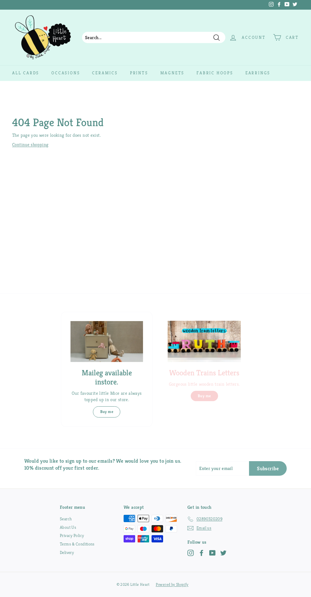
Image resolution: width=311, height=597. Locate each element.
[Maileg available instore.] (106, 341)
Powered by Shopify (172, 584)
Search (66, 519)
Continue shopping (30, 144)
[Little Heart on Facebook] (201, 553)
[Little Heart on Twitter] (223, 553)
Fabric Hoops (215, 72)
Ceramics (105, 72)
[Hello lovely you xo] (138, 5)
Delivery (67, 552)
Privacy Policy (72, 535)
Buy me (106, 411)
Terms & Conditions (77, 544)
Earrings (257, 72)
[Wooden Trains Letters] (204, 341)
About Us (68, 527)
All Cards (25, 72)
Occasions (65, 72)
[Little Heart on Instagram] (190, 553)
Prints (139, 72)
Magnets (172, 72)
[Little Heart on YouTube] (212, 553)
